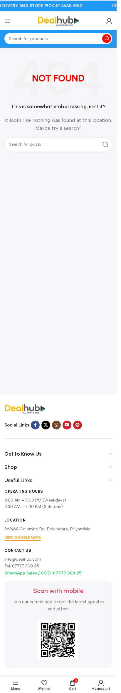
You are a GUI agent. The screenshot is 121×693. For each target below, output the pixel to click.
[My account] (109, 21)
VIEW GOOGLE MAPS (22, 537)
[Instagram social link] (56, 425)
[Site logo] (58, 20)
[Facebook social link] (35, 425)
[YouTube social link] (67, 425)
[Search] (106, 38)
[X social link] (45, 425)
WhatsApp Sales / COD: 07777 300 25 (43, 573)
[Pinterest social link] (77, 425)
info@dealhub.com (22, 559)
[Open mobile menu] (7, 21)
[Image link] (25, 408)
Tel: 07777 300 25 (21, 566)
